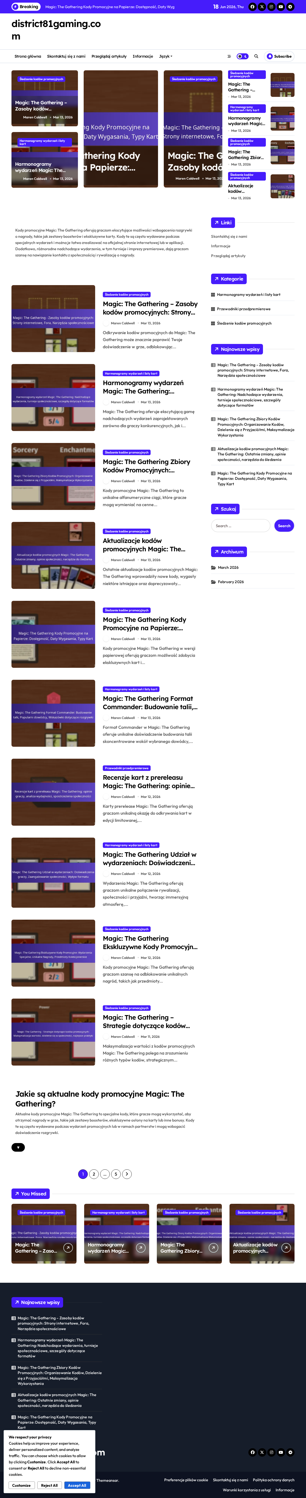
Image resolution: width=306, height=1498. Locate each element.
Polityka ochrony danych (274, 1479)
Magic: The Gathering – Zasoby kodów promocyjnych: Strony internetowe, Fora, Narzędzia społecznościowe (151, 173)
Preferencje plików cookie (186, 1479)
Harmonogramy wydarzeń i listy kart (42, 142)
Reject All (49, 1485)
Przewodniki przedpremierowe (126, 768)
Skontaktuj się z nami (66, 56)
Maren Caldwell (35, 117)
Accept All (77, 1485)
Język (164, 56)
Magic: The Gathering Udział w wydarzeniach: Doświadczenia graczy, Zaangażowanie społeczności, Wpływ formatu (149, 867)
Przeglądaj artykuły (109, 56)
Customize (21, 1485)
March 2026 (228, 567)
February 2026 (231, 581)
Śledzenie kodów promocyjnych (41, 79)
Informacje (143, 56)
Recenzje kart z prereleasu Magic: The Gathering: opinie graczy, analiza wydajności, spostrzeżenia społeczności (146, 790)
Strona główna (28, 56)
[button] (217, 128)
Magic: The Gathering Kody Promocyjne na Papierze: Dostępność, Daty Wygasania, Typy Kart (148, 632)
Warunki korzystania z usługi (247, 1489)
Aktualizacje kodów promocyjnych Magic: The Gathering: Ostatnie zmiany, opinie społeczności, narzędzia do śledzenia (253, 454)
